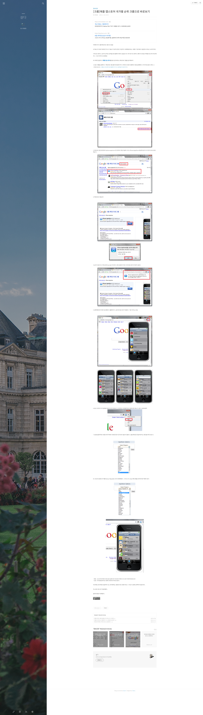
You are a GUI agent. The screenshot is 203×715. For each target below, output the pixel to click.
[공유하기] (98, 608)
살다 (23, 17)
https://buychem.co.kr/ (101, 33)
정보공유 (95, 8)
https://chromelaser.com (101, 21)
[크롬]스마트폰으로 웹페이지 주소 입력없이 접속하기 (114, 67)
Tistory (133, 690)
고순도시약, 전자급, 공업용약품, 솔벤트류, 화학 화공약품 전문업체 (112, 38)
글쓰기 (14, 711)
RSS (26, 711)
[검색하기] (43, 3)
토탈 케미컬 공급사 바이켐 (103, 36)
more (155, 629)
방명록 (20, 711)
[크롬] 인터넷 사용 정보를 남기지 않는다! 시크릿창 (104, 618)
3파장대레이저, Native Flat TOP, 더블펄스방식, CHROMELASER (112, 26)
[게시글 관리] (100, 608)
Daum (124, 690)
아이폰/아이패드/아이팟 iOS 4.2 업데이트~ (102, 621)
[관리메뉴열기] (200, 3)
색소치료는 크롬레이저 (102, 24)
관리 (33, 711)
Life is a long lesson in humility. (104, 657)
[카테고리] (4, 3)
